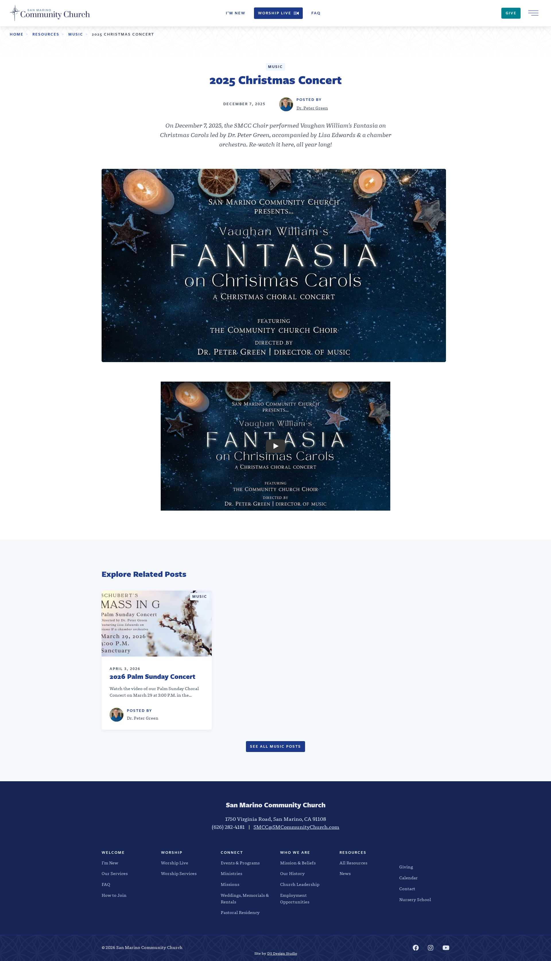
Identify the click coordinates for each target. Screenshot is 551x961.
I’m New (235, 13)
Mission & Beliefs (298, 863)
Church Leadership (299, 884)
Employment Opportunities (294, 898)
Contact (407, 889)
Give (511, 13)
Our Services (115, 873)
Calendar (408, 878)
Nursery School (415, 899)
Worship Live (274, 13)
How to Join (114, 895)
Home (17, 34)
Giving (406, 867)
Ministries (231, 873)
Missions (230, 884)
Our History (292, 873)
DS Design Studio (282, 953)
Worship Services (179, 873)
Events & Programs (240, 863)
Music (75, 34)
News (345, 873)
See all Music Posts (275, 746)
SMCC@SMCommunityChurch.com (296, 827)
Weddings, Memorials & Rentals (245, 898)
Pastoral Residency (240, 912)
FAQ (316, 13)
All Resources (353, 863)
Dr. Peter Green (312, 108)
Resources (45, 34)
